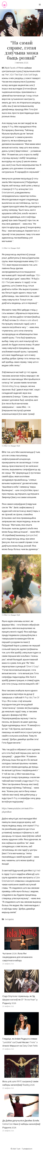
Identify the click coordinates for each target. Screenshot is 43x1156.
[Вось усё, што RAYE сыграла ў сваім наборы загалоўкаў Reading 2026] (21, 1076)
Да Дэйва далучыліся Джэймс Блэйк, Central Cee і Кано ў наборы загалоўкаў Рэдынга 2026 (21, 1124)
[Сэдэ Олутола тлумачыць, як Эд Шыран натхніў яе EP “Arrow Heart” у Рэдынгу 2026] (21, 990)
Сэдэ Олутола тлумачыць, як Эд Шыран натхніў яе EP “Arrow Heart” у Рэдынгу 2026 (19, 1000)
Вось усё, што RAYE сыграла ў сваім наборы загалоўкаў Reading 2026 (20, 1083)
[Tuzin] (4, 4)
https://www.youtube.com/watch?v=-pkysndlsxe (18, 810)
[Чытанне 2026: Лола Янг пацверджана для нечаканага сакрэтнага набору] (21, 948)
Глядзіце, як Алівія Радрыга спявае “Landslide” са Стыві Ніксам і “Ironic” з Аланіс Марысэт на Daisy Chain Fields (20, 1042)
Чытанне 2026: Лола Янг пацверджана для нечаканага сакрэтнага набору (17, 957)
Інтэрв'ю (9, 919)
